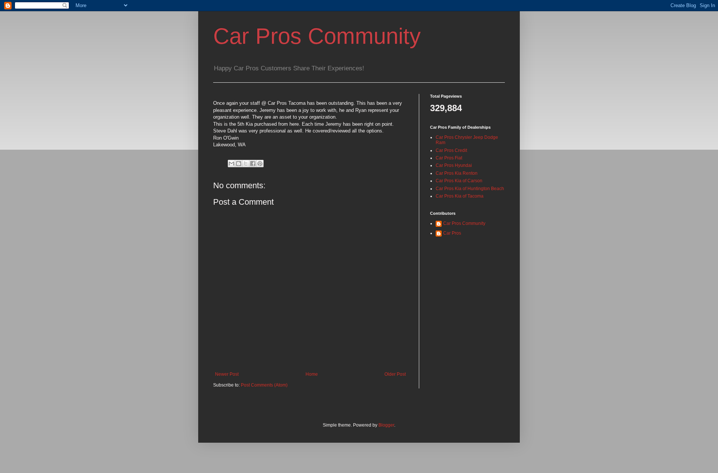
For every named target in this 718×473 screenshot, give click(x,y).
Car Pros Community (317, 36)
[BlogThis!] (238, 163)
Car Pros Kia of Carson (459, 180)
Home (312, 374)
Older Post (395, 374)
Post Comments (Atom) (264, 385)
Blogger (386, 425)
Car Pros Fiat (449, 158)
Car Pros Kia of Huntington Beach (470, 188)
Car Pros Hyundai (454, 165)
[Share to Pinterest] (260, 163)
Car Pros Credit (451, 150)
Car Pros (452, 233)
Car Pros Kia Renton (457, 173)
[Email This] (231, 163)
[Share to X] (245, 163)
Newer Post (227, 374)
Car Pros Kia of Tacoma (460, 196)
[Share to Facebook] (253, 163)
